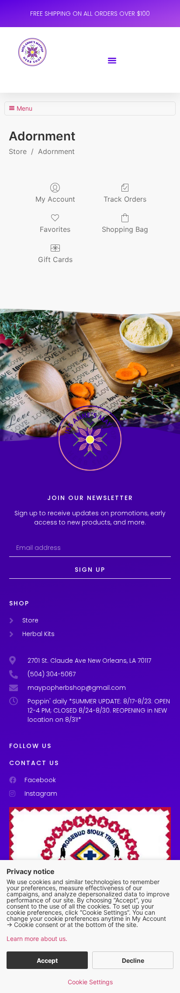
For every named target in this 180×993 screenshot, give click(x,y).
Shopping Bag (125, 229)
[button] (112, 60)
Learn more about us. (37, 938)
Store (18, 151)
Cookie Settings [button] (90, 982)
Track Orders (125, 199)
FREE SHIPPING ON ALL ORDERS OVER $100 (90, 13)
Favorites (55, 229)
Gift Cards (55, 259)
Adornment (56, 151)
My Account (55, 199)
